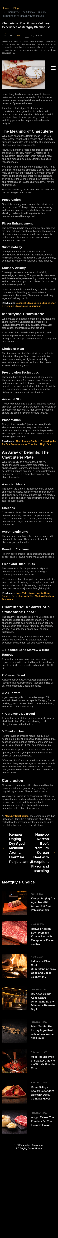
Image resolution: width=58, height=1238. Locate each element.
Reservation (39, 68)
